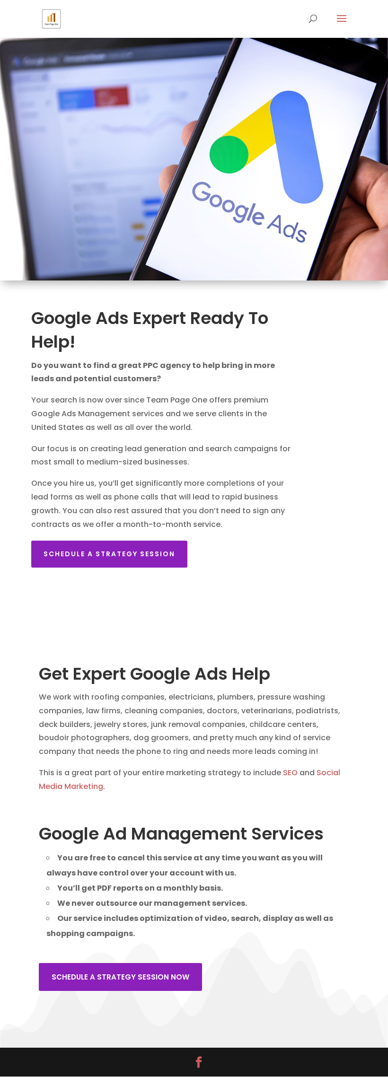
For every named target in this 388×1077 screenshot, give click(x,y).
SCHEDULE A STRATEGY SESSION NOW (120, 977)
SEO (290, 772)
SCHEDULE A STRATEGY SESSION (109, 554)
